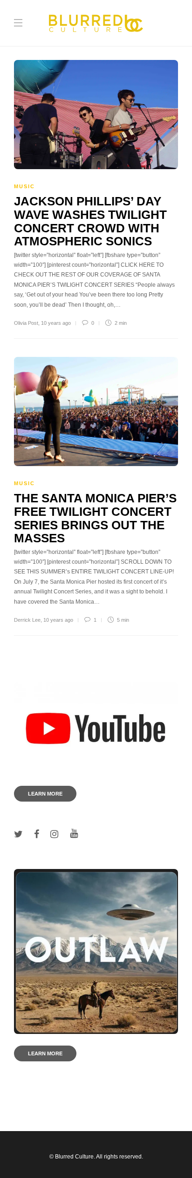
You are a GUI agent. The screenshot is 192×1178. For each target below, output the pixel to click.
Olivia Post (26, 323)
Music (24, 186)
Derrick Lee (27, 620)
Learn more (45, 793)
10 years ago (56, 323)
